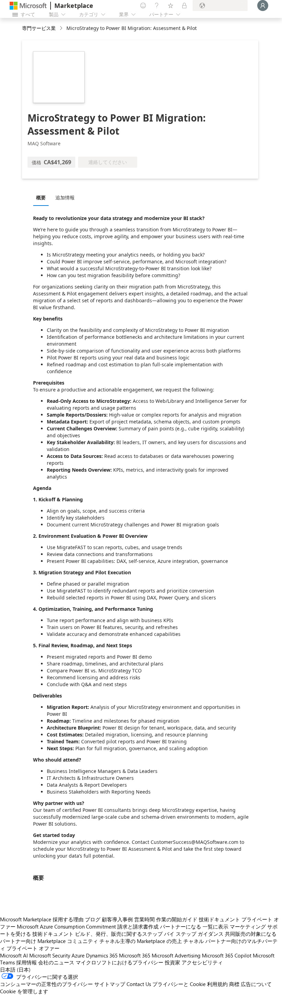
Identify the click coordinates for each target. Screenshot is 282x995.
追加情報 (65, 197)
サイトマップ (109, 984)
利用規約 (217, 984)
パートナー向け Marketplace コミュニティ (49, 941)
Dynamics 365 (102, 955)
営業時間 (144, 919)
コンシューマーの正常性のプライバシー (46, 984)
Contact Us (139, 984)
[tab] (42, 197)
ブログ (92, 919)
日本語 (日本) (15, 969)
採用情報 (26, 962)
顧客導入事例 (117, 919)
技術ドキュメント (219, 919)
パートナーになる (180, 926)
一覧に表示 (215, 926)
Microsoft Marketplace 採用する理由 (42, 919)
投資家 (172, 962)
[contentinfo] (61, 28)
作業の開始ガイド (176, 919)
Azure (78, 955)
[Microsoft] (28, 6)
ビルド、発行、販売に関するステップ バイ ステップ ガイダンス (149, 933)
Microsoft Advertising (176, 955)
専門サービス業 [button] (39, 28)
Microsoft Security (49, 955)
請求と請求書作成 (138, 926)
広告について (256, 984)
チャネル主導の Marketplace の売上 (140, 941)
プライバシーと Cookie (179, 984)
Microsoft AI (14, 955)
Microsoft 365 (134, 955)
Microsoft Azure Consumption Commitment (66, 926)
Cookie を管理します (24, 991)
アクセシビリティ (202, 962)
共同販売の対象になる (250, 933)
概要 (41, 197)
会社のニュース (56, 962)
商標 (234, 984)
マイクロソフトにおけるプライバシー (119, 962)
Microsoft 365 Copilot (226, 955)
